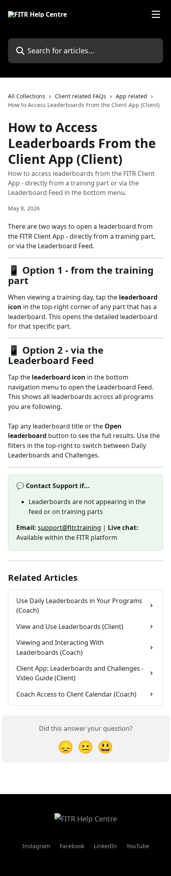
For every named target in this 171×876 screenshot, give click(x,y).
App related (131, 96)
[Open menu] (156, 14)
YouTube (137, 846)
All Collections (26, 96)
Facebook (72, 846)
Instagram (36, 846)
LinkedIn (105, 846)
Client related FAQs (80, 96)
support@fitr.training (69, 527)
